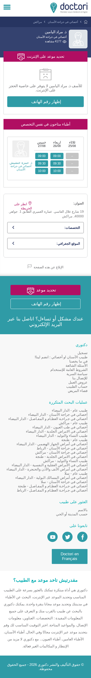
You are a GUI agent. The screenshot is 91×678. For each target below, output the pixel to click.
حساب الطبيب (77, 386)
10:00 (57, 171)
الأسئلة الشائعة (77, 365)
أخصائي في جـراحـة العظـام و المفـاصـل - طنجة (53, 486)
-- (72, 156)
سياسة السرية (77, 374)
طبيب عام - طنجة (74, 440)
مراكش (37, 22)
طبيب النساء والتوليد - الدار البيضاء (62, 436)
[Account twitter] (67, 537)
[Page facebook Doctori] (82, 537)
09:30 (57, 163)
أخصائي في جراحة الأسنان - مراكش (61, 452)
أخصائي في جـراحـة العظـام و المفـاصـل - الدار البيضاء (48, 419)
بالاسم (83, 510)
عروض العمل (78, 382)
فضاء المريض (78, 391)
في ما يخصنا (78, 361)
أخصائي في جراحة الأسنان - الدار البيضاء (58, 414)
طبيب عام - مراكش (73, 423)
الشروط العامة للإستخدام (69, 370)
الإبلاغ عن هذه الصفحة (48, 267)
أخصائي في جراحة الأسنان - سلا (64, 482)
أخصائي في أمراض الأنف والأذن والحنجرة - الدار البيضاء (47, 469)
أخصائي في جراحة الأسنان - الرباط (62, 448)
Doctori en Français (70, 556)
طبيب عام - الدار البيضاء (70, 410)
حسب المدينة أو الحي (72, 514)
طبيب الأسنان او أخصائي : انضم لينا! (61, 357)
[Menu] (7, 7)
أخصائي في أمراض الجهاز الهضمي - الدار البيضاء (52, 444)
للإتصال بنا (80, 378)
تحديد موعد (46, 290)
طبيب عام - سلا (76, 473)
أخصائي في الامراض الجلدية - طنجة (61, 457)
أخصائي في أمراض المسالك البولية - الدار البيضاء (51, 478)
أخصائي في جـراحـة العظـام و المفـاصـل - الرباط (52, 490)
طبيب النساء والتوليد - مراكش (65, 461)
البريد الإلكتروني (45, 324)
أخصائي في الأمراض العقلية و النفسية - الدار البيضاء (50, 465)
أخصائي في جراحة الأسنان (63, 22)
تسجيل (82, 353)
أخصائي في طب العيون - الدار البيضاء (60, 427)
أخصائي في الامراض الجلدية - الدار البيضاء (57, 431)
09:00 (57, 156)
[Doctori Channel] (52, 537)
